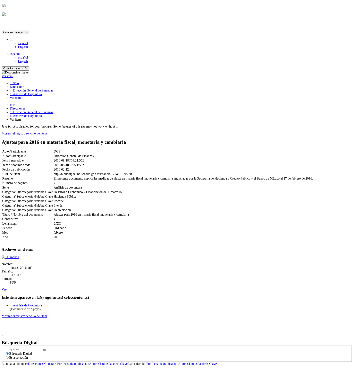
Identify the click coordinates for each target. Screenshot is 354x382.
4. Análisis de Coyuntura (26, 116)
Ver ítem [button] (7, 76)
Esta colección (18, 357)
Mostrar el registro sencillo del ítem (24, 133)
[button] (11, 40)
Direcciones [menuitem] (17, 86)
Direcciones (17, 108)
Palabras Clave (118, 363)
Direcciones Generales (42, 363)
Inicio (13, 104)
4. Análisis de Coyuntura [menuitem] (26, 94)
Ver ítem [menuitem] (15, 97)
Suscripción (9, 24)
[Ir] (44, 350)
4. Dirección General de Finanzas (31, 112)
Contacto (168, 330)
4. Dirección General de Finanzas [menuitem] (31, 90)
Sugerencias (184, 330)
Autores (94, 363)
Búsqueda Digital (20, 353)
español (23, 43)
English (23, 47)
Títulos (103, 363)
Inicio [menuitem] (14, 83)
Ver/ (4, 289)
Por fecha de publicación (73, 363)
